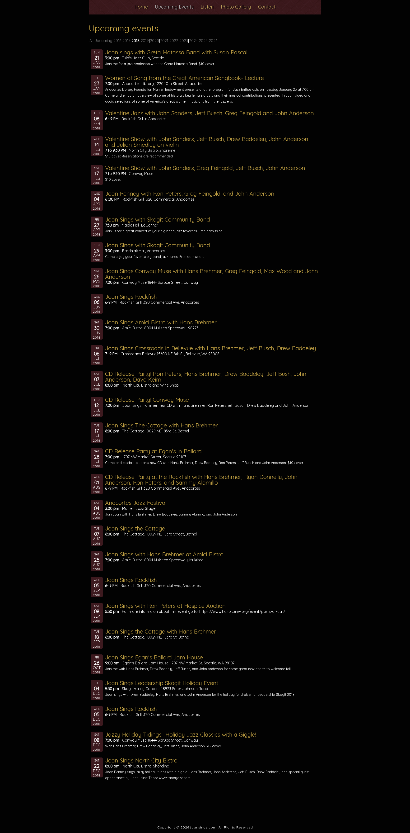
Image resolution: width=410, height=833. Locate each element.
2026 (213, 40)
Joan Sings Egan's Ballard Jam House (154, 657)
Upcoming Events (174, 7)
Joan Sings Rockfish (131, 296)
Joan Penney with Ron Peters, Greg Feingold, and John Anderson (189, 193)
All (91, 40)
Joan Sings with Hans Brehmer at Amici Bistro (164, 554)
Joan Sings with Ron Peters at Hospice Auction (165, 605)
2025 (203, 40)
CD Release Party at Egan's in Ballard (153, 451)
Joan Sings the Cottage (135, 528)
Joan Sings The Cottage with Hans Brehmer (161, 425)
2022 (173, 40)
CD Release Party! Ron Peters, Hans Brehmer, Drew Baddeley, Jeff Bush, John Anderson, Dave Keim (205, 376)
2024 (193, 40)
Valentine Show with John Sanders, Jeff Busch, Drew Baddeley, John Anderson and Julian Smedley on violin (206, 141)
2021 (164, 40)
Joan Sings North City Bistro (141, 760)
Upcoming (103, 40)
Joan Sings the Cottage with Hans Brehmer (160, 631)
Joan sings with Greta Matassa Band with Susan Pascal (176, 52)
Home (141, 7)
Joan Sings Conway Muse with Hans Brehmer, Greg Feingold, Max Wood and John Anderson (211, 273)
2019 (145, 40)
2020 (154, 40)
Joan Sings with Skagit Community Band (157, 219)
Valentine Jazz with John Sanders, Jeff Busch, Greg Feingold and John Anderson (209, 113)
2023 (183, 40)
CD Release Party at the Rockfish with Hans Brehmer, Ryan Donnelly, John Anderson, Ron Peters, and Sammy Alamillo (201, 479)
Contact (266, 7)
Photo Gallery (236, 7)
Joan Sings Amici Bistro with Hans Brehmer (161, 322)
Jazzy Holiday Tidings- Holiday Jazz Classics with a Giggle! (180, 734)
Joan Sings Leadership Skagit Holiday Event (161, 682)
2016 (117, 40)
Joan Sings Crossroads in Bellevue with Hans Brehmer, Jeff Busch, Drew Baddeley (210, 348)
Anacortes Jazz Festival (136, 502)
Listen (207, 7)
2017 (126, 40)
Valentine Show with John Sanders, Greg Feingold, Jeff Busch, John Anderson (205, 167)
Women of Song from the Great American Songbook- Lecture (184, 77)
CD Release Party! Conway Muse (147, 399)
